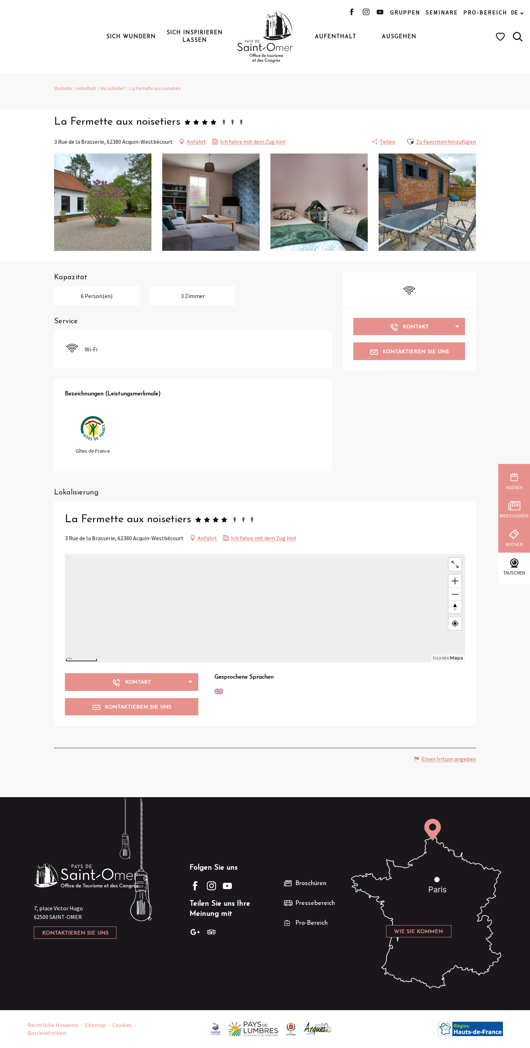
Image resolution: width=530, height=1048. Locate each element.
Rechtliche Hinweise (53, 1025)
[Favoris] (501, 37)
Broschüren (310, 883)
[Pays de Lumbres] (253, 1028)
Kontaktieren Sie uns (75, 933)
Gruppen (405, 12)
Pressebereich (315, 903)
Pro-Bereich (485, 12)
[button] (517, 36)
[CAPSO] (215, 1028)
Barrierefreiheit (47, 1032)
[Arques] (318, 1028)
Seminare (442, 12)
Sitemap (95, 1025)
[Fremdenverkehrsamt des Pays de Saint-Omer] (265, 37)
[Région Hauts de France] (470, 1028)
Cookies (122, 1025)
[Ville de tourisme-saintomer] (291, 1028)
